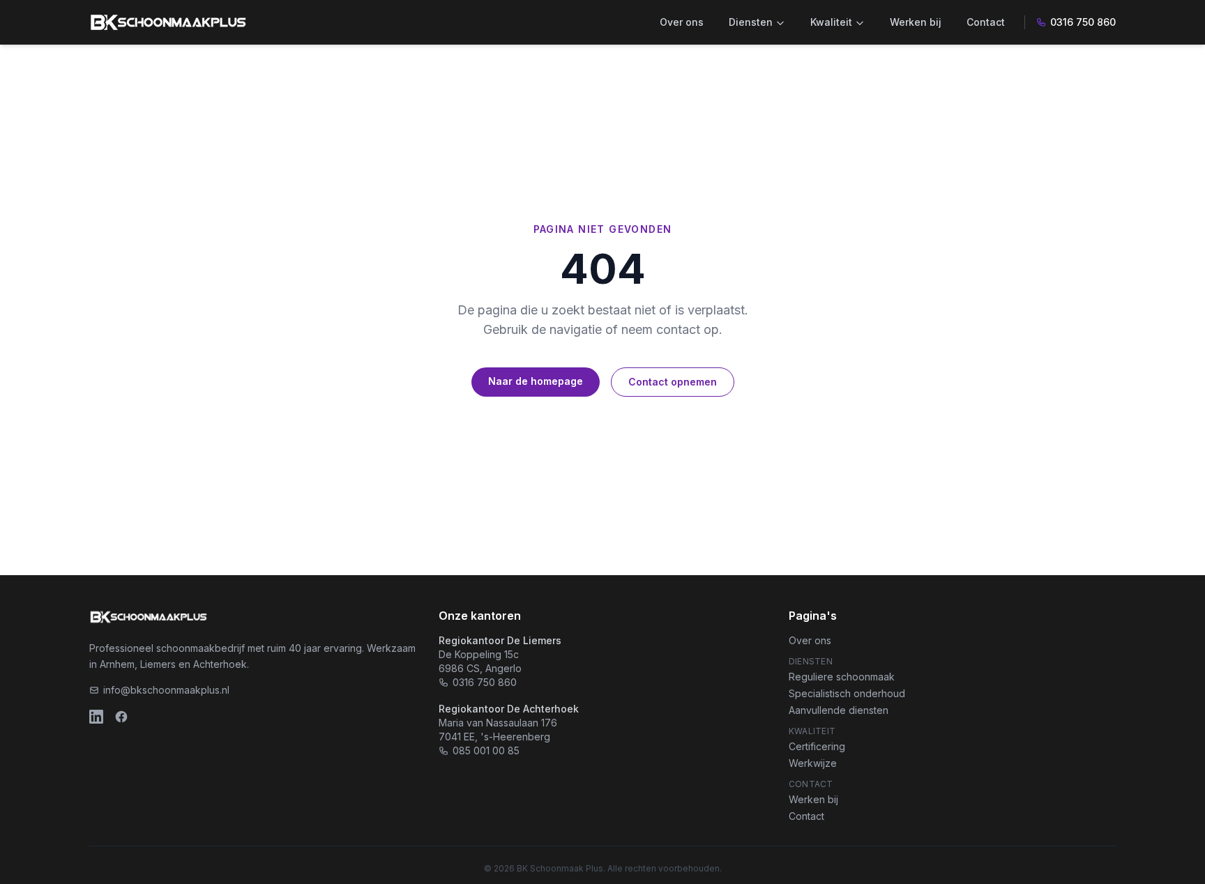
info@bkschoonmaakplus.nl (166, 690)
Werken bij (915, 22)
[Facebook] (121, 717)
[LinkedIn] (96, 717)
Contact (986, 22)
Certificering (817, 746)
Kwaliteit (831, 22)
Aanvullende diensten (838, 710)
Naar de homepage (535, 381)
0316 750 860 (1083, 22)
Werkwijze (813, 763)
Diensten (751, 22)
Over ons (682, 22)
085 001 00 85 (486, 750)
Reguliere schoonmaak (842, 677)
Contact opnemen (672, 382)
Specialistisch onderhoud (847, 693)
